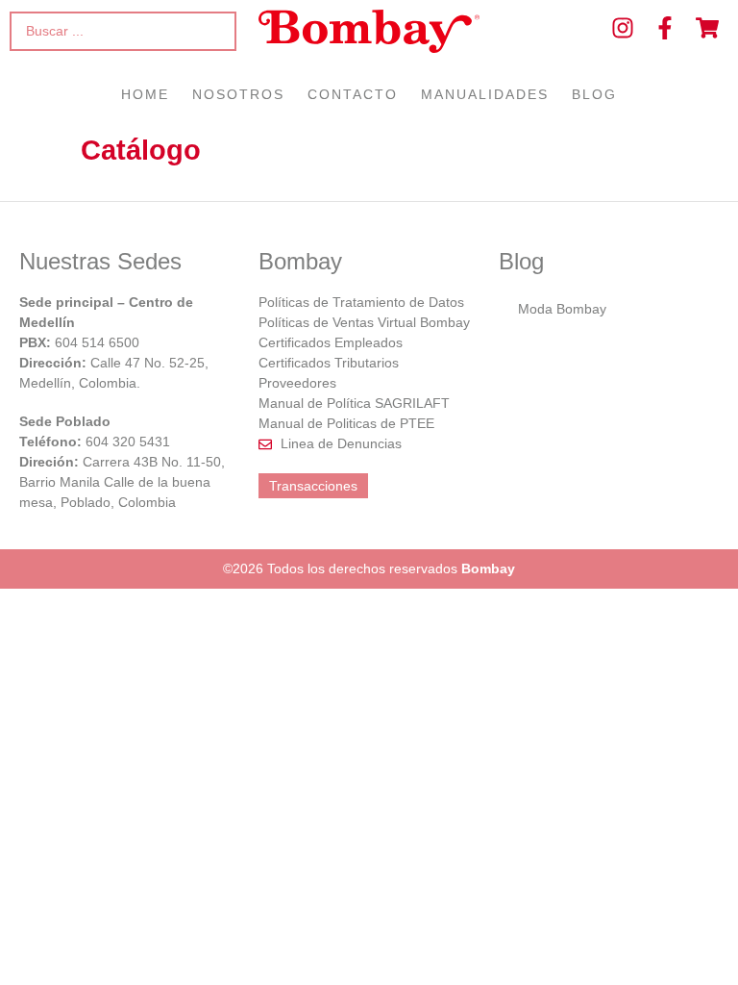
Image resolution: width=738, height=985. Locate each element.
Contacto (353, 94)
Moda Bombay (562, 308)
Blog (594, 94)
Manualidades (485, 94)
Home (145, 94)
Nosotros (238, 94)
